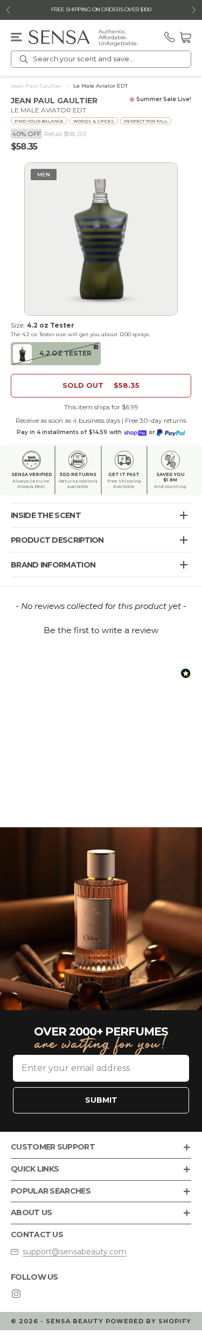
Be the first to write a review (101, 630)
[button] (101, 629)
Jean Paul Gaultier (36, 86)
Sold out (101, 385)
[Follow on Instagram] (16, 1293)
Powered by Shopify (148, 1321)
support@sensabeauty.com (75, 1252)
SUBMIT (101, 1100)
